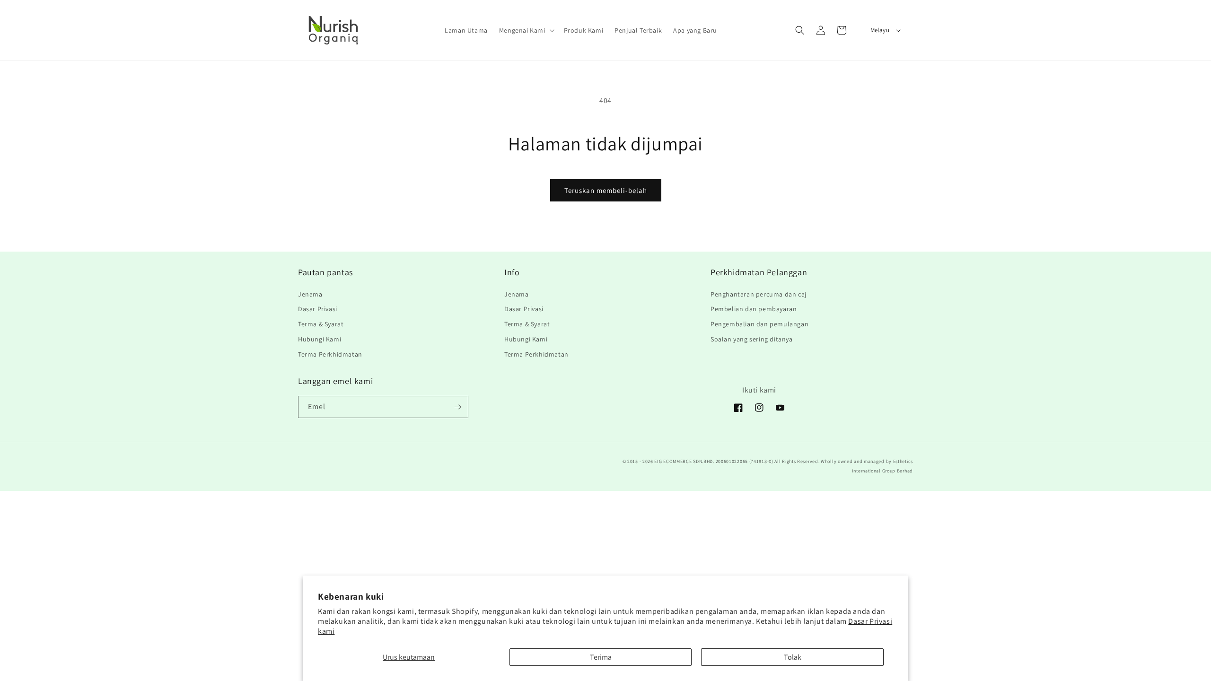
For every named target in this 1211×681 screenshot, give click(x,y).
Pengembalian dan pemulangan (759, 324)
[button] (525, 30)
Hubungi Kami (319, 339)
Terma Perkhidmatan (330, 354)
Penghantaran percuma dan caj (759, 294)
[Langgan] (457, 407)
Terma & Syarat (320, 324)
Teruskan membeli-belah (605, 190)
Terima (601, 657)
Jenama (310, 294)
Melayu (879, 30)
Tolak (792, 657)
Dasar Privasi (317, 309)
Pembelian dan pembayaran (754, 309)
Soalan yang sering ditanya (752, 339)
